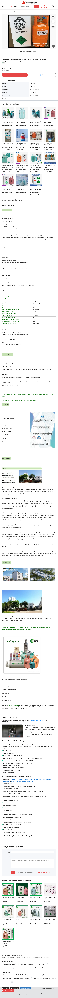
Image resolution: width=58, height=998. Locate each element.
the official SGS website (37, 720)
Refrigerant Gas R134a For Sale (21, 978)
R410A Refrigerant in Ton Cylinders (49, 166)
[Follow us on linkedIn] (41, 990)
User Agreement (37, 994)
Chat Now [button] (44, 75)
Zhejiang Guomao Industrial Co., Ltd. (13, 61)
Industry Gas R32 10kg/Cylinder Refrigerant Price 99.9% (36, 188)
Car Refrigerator (43, 964)
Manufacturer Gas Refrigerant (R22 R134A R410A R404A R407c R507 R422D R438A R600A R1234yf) (7, 121)
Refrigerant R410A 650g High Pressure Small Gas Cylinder (49, 899)
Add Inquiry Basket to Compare (29, 51)
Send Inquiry (14, 75)
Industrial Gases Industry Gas (23, 967)
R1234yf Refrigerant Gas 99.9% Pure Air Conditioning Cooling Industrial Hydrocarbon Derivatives (49, 144)
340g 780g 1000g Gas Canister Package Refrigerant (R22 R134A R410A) (21, 144)
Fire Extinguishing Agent (39, 779)
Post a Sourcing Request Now (43, 872)
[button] (2, 2)
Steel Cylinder (22, 781)
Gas (25, 11)
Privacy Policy (52, 994)
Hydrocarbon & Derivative (9, 964)
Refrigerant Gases (7, 978)
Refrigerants (30, 781)
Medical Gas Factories (21, 975)
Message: (7, 860)
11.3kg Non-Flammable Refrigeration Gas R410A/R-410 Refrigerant (8, 188)
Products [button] (15, 6)
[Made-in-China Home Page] (29, 2)
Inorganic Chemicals (17, 11)
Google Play (14, 988)
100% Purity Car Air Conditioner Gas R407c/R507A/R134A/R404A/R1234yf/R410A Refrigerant (50, 121)
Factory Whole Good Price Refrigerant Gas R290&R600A (22, 166)
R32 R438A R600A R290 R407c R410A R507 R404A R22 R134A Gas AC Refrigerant (22, 188)
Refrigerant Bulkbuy (18, 982)
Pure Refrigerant (6, 982)
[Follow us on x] (49, 988)
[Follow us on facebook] (47, 988)
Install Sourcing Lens (9, 990)
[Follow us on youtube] (53, 988)
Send (13, 872)
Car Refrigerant (35, 978)
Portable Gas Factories (48, 975)
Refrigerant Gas (28, 779)
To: (9, 856)
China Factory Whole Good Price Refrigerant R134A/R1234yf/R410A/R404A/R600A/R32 (36, 166)
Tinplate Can (21, 779)
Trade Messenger (25, 988)
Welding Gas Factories (8, 975)
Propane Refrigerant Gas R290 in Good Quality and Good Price (36, 144)
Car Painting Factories (35, 975)
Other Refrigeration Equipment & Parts (27, 964)
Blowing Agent (6, 781)
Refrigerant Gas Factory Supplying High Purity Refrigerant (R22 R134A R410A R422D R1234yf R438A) (35, 121)
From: (8, 852)
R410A (12, 781)
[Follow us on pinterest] (55, 988)
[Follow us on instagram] (51, 988)
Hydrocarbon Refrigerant (48, 978)
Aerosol (17, 781)
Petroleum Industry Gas (38, 967)
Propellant (48, 779)
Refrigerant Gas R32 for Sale (7, 143)
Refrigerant (14, 779)
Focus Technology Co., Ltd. (18, 994)
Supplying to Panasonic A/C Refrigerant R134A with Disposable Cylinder (7, 166)
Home (3, 11)
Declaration (45, 994)
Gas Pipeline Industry (8, 967)
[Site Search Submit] (36, 6)
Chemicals (8, 11)
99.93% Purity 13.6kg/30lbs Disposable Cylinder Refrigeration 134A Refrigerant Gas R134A (21, 121)
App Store (5, 988)
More (3, 985)
